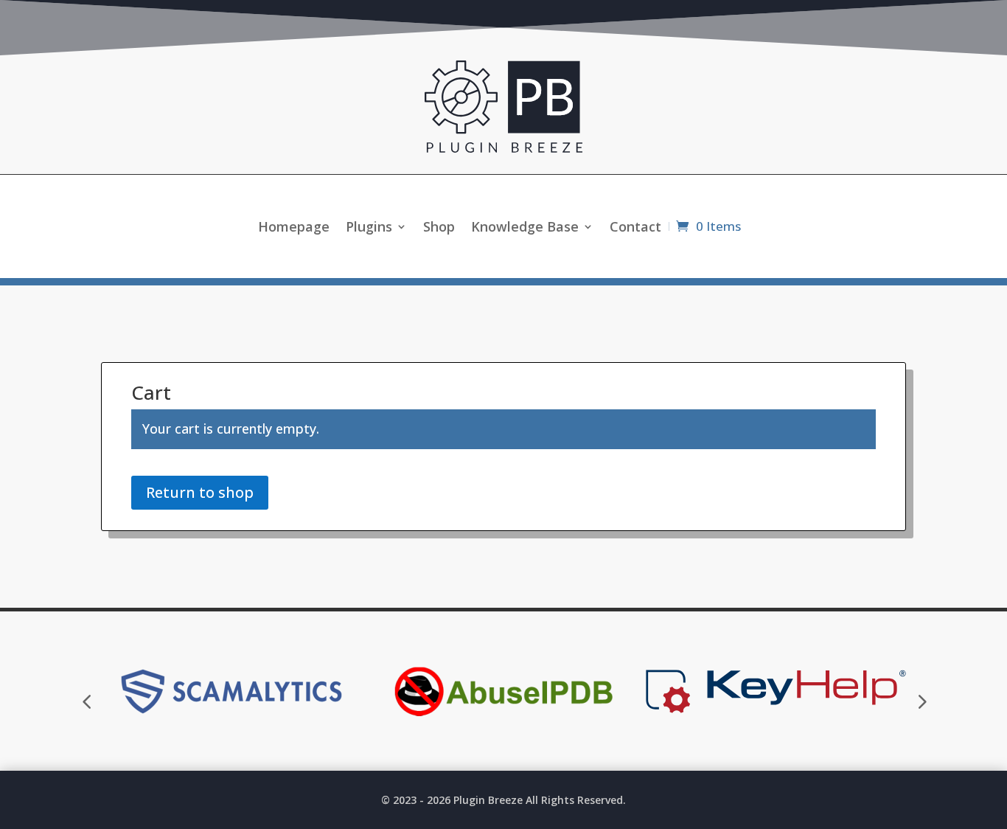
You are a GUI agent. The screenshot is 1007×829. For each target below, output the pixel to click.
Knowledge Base (525, 228)
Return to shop (200, 492)
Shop (439, 228)
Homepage (294, 228)
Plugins (369, 228)
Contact (635, 228)
